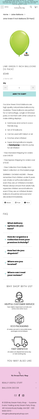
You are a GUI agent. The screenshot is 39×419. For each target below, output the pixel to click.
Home (5, 14)
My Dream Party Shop (17, 402)
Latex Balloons (17, 14)
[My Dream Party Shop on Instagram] (23, 396)
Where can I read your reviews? (16, 274)
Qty (4, 83)
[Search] (31, 7)
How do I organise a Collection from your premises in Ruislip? (18, 239)
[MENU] (1, 7)
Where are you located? (15, 263)
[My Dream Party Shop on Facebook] (19, 396)
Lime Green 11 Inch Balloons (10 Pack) (18, 18)
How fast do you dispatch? (15, 252)
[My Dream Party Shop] (19, 7)
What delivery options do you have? (15, 226)
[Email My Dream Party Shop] (15, 396)
